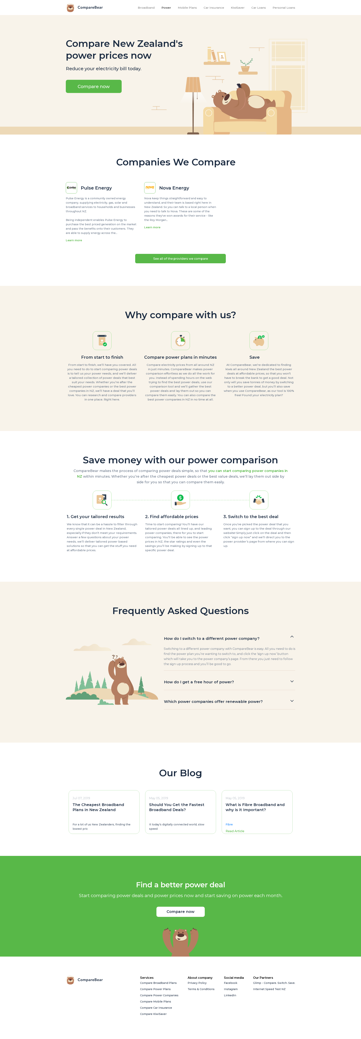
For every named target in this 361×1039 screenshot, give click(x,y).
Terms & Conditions (201, 989)
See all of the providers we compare (180, 258)
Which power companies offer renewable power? (213, 701)
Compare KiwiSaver (153, 1014)
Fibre (229, 824)
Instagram (231, 989)
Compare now (94, 86)
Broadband (147, 7)
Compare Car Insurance (156, 1007)
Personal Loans (284, 7)
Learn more (74, 240)
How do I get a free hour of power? (199, 682)
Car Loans (258, 7)
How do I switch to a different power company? (211, 638)
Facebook (230, 983)
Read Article (235, 831)
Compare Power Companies (159, 995)
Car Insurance (214, 7)
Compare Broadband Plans (158, 983)
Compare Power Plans (155, 989)
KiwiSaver (238, 7)
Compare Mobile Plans (155, 1001)
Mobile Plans (187, 7)
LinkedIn (230, 995)
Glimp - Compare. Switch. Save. (274, 983)
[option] (104, 812)
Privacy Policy (197, 983)
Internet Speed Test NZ (269, 989)
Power (166, 7)
